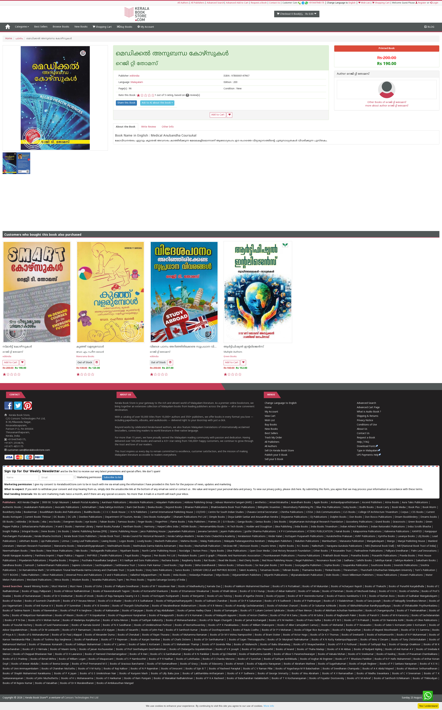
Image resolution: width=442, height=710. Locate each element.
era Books (55, 521)
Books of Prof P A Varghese (76, 610)
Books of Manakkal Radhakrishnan (173, 678)
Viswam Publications (411, 575)
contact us (184, 489)
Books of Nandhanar (86, 639)
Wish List (365, 3)
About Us (362, 429)
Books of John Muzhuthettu (42, 678)
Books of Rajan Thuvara (156, 634)
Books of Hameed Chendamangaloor (106, 654)
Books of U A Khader (110, 601)
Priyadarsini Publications (32, 560)
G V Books (229, 521)
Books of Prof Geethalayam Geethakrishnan (141, 649)
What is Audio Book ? (369, 411)
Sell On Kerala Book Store (279, 450)
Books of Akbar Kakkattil (281, 591)
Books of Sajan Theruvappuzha (247, 639)
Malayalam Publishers (280, 541)
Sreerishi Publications (406, 565)
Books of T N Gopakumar (90, 615)
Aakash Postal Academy (86, 502)
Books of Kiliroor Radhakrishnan (72, 591)
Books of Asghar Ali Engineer (316, 659)
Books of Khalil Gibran (224, 591)
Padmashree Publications (368, 550)
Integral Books (30, 531)
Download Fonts (366, 446)
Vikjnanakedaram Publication (307, 575)
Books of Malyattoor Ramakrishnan (32, 615)
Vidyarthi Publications (276, 575)
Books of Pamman (332, 591)
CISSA (309, 512)
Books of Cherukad (128, 634)
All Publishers (197, 3)
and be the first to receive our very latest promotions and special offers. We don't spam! (82, 471)
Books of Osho (93, 586)
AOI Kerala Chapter (28, 502)
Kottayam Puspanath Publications (304, 536)
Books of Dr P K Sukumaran (246, 601)
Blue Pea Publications (328, 507)
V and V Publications (116, 575)
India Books (301, 526)
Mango (391, 541)
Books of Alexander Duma (100, 634)
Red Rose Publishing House (277, 560)
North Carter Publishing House (159, 550)
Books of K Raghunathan (346, 630)
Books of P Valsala (308, 591)
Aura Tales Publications (415, 502)
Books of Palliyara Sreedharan (122, 586)
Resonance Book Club (328, 560)
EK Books (34, 521)
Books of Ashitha (409, 591)
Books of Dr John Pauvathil (257, 649)
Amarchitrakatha (278, 502)
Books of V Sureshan (249, 659)
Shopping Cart (382, 3)
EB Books (8, 521)
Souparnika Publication (355, 565)
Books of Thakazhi (375, 586)
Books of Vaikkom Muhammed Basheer (247, 586)
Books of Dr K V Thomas (324, 634)
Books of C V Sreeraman (406, 673)
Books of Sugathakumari (332, 663)
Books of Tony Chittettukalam (408, 639)
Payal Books (132, 555)
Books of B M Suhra (311, 615)
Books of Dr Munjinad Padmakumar (288, 639)
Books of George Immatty (273, 673)
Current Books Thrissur (38, 517)
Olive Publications (237, 550)
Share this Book (126, 102)
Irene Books (48, 531)
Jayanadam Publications (181, 531)
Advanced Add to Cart (237, 3)
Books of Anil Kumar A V (39, 605)
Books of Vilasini (64, 615)
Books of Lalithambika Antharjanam (203, 673)
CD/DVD (200, 512)
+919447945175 (316, 3)
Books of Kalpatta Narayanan (264, 663)
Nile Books (81, 550)
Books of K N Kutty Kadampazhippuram (334, 639)
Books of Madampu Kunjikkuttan (81, 620)
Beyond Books (173, 507)
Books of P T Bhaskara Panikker (353, 659)
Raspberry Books (191, 560)
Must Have (76, 586)
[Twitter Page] (18, 409)
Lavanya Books (406, 536)
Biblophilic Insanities (269, 507)
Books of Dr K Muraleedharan (77, 683)
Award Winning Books (36, 586)
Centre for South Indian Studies (226, 512)
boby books (350, 507)
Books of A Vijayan (104, 630)
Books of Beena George (55, 663)
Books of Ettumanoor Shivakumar (190, 591)
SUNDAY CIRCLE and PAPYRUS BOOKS (214, 570)
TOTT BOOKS (10, 575)
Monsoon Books (248, 546)
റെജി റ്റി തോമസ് (13, 352)
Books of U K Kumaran (189, 615)
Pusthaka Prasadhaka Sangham (99, 560)
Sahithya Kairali (383, 560)
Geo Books (280, 521)
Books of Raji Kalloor (116, 668)
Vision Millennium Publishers (358, 575)
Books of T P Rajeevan (114, 639)
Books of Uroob (85, 596)
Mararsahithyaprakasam (90, 546)
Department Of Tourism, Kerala (123, 517)
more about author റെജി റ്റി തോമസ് (386, 105)
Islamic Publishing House (124, 531)
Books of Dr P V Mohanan (276, 630)
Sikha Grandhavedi (205, 565)
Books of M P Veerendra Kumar (306, 596)
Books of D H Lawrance (68, 654)
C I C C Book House (114, 512)
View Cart (270, 416)
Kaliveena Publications (396, 531)
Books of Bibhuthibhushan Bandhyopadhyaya (365, 605)
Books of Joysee (275, 596)
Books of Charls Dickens (177, 639)
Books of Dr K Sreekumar (58, 596)
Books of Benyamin (193, 596)
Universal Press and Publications (84, 575)
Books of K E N (428, 663)
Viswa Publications (386, 575)
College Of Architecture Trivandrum (378, 512)
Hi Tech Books (235, 526)
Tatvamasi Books (270, 570)
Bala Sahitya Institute (111, 507)
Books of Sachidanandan (425, 615)
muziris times (268, 546)
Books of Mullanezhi (245, 644)
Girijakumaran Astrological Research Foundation (316, 521)
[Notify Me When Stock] (96, 362)
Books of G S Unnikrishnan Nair (98, 673)
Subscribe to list (113, 477)
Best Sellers (40, 26)
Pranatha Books (360, 555)
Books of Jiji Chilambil (224, 654)
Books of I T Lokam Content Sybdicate (262, 610)
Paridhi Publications (111, 555)
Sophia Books (332, 565)
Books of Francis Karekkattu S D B (346, 596)
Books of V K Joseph (227, 649)
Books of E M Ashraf (359, 678)
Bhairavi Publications (196, 507)
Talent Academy (248, 570)
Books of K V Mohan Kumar (44, 620)
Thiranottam (350, 570)
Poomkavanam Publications (279, 555)
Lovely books (144, 541)
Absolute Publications (141, 502)
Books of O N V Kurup (252, 591)
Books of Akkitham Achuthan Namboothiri (339, 610)
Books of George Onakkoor (404, 644)
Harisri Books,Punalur (108, 526)
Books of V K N (387, 591)
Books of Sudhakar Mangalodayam (417, 596)
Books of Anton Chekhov (253, 615)
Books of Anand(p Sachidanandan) (244, 605)
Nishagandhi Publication (103, 550)
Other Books (320, 550)
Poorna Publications (308, 555)
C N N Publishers (137, 512)
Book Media (399, 507)
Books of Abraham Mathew (299, 663)
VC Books (164, 575)
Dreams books (428, 517)
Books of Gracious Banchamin (127, 663)
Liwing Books (108, 541)
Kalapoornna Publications (367, 531)
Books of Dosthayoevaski (215, 630)
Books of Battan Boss (382, 596)
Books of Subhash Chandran (211, 601)
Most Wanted (59, 586)
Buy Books (125, 27)
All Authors (182, 3)
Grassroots (399, 521)
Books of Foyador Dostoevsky (326, 678)
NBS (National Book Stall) (379, 546)
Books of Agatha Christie (249, 596)
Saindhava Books (12, 565)
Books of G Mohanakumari (33, 634)
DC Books (59, 517)
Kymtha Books (386, 536)
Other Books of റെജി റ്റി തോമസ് (386, 102)
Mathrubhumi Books (118, 546)
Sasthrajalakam (104, 565)
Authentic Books (12, 507)
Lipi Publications (50, 541)
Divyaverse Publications (294, 517)
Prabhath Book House (335, 555)
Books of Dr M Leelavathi (45, 630)
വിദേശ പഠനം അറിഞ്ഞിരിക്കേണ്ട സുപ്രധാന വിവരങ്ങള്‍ (188, 347)
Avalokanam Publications (38, 507)
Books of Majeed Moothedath (381, 630)
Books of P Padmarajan (307, 601)
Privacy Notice (365, 420)
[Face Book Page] (8, 409)
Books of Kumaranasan (27, 596)
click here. (296, 489)
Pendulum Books (187, 555)
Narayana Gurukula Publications (344, 546)
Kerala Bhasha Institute (47, 536)
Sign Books (185, 565)
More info (269, 705)
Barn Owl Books (136, 507)
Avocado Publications (67, 507)
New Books (81, 26)
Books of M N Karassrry (395, 615)
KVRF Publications (365, 536)
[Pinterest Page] (28, 409)
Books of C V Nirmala (34, 649)
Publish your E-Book (276, 455)
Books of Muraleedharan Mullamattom (174, 605)
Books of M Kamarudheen (162, 663)
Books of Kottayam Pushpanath (160, 596)
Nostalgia (184, 550)
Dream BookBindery (406, 517)
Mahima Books (189, 541)
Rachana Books (170, 560)
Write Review (148, 126)
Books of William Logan (72, 659)
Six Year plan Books (266, 565)
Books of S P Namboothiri (131, 659)
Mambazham (329, 541)
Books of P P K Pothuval (342, 644)
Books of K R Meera (210, 605)
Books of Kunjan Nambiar (145, 639)
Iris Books (63, 531)
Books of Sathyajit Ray (373, 644)
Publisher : (128, 75)
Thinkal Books (332, 570)
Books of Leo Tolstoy (219, 596)
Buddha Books (92, 512)
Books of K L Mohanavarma (77, 678)
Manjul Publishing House (411, 541)
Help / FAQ (363, 442)
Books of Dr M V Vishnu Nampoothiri (231, 634)
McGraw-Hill (230, 546)
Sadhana (349, 560)
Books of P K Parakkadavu (223, 625)
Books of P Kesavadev (359, 625)
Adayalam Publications (169, 502)
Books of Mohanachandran (181, 620)
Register (421, 3)
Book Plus (414, 507)
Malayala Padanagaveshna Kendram (244, 541)
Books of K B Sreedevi (96, 605)
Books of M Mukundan (315, 586)
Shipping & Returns (367, 416)
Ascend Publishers (372, 502)
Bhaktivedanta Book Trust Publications (233, 507)
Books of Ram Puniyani (137, 678)
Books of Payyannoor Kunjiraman (127, 615)
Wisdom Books (80, 580)
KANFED (417, 531)
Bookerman (30, 512)
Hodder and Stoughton (259, 526)
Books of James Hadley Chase (194, 610)
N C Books (303, 546)
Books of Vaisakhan (46, 683)
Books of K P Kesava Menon (79, 601)
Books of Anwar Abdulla (25, 663)
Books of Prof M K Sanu (283, 615)
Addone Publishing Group (198, 502)
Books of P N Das (15, 620)
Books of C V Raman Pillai (257, 668)
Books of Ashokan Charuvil (282, 605)
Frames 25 (214, 521)
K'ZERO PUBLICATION (320, 531)
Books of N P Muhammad (411, 634)
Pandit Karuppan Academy (17, 555)
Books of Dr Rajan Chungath (215, 620)
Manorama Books (85, 356)
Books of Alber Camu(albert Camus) (297, 625)
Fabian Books (107, 521)
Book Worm (429, 507)
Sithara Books (244, 565)
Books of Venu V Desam (374, 639)
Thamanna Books (312, 570)
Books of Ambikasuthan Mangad (115, 683)
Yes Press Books (135, 580)
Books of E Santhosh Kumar (182, 630)
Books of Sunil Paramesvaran (52, 625)
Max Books (185, 546)
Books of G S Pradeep (15, 659)
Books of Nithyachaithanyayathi (174, 601)
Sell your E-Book (274, 459)
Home (8, 38)
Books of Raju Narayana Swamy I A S (118, 596)
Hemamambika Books (211, 526)
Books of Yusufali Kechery (17, 625)
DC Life (72, 517)
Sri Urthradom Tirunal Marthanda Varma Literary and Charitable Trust (85, 570)
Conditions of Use (367, 424)
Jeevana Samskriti (208, 531)
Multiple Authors (233, 352)
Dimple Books (217, 517)
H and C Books (64, 526)
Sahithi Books (364, 560)
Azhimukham (89, 507)
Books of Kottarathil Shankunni (150, 591)
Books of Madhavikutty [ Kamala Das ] (200, 586)
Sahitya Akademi (404, 560)
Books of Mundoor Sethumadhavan (417, 668)
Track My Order (273, 437)
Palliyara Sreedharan (397, 550)
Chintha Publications (291, 512)
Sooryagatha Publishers (308, 565)
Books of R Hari (138, 654)
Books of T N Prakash (356, 620)
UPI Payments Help (368, 455)
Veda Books (179, 575)
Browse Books (61, 26)
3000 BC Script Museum (55, 502)
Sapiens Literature (82, 565)
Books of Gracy (189, 663)
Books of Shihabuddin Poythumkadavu (415, 605)
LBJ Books (423, 536)
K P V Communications (291, 531)
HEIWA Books (189, 526)
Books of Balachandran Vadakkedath (248, 678)
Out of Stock (85, 362)
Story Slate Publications (159, 570)
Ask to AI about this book (156, 102)
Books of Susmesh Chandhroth (42, 601)
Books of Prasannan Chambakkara (417, 654)
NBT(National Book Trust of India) (416, 546)
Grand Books (382, 521)
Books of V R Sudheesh (278, 601)
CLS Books (349, 512)
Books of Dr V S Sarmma (415, 630)
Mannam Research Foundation (34, 546)
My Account (147, 27)
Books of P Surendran (68, 605)
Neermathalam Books (15, 550)
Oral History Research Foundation (291, 550)
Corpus (405, 512)
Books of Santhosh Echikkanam (392, 678)
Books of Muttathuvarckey (190, 625)
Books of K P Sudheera (240, 673)
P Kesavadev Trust (341, 550)
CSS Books (417, 512)
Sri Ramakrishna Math (31, 570)
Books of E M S (332, 620)
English (352, 3)
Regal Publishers (304, 560)
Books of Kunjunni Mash (133, 673)
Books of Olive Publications (421, 620)
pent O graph (207, 555)
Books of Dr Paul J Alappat (67, 634)
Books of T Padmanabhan (411, 610)
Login (435, 3)
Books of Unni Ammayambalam (21, 668)
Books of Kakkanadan (106, 610)
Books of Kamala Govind (85, 625)
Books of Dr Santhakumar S (210, 639)
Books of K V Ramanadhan (337, 673)
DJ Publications (318, 517)
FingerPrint (161, 521)
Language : (130, 82)
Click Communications (328, 512)
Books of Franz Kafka (308, 620)
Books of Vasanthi (128, 630)
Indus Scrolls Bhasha (419, 526)
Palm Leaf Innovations (424, 550)
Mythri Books (286, 546)
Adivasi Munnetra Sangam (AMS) (233, 502)
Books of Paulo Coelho (246, 630)
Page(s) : (125, 88)
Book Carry (383, 507)
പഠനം (19, 38)
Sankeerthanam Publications (53, 565)
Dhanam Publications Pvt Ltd (189, 517)
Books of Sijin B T (195, 668)
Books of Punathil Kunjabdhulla (406, 586)
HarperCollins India (167, 526)
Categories (21, 26)
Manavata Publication (351, 541)
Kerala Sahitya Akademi (180, 536)
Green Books (230, 356)
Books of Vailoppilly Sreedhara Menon (404, 601)
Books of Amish (235, 663)
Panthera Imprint (44, 555)
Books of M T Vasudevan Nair (158, 586)
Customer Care (303, 3)
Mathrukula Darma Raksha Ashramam (154, 546)
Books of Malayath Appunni (220, 615)
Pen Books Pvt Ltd (164, 555)
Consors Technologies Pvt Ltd (81, 697)
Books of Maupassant (100, 659)
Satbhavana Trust (125, 565)
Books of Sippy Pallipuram (36, 591)
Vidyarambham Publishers (246, 575)
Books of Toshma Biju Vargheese (52, 639)
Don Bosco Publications (378, 517)
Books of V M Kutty (89, 668)
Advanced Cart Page (368, 407)
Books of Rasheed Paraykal (224, 668)
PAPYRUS (92, 555)
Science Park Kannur (149, 565)
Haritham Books (132, 526)
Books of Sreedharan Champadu (341, 668)
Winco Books (61, 580)
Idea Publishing (283, 526)
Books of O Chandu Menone (219, 659)
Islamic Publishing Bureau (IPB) (89, 531)
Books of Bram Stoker (267, 634)
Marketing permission (88, 477)
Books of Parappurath (161, 615)
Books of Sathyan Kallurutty (147, 620)
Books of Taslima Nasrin (16, 610)
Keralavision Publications (252, 536)
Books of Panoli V (369, 615)
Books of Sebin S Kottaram (144, 644)
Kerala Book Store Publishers (80, 536)
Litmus (65, 541)
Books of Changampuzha (379, 610)
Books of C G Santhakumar (165, 654)
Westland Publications (39, 580)
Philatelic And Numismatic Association (239, 555)
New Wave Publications (59, 550)
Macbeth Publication (166, 541)
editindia (7, 356)
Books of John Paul (152, 630)
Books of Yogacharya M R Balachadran (297, 668)
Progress (74, 560)
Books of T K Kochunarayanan (289, 678)
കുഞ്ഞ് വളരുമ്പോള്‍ (90, 347)
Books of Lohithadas (188, 659)
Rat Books (210, 560)
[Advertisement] (221, 200)
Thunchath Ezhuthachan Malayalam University (386, 570)
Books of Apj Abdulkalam (160, 610)
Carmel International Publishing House (171, 512)
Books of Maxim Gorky (63, 649)
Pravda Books (407, 555)
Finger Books (145, 521)
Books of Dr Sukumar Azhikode (318, 605)
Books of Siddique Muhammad (82, 644)
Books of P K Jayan (65, 673)
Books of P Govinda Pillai (216, 644)
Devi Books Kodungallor (157, 517)
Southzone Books (381, 565)
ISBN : (236, 75)
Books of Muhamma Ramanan (189, 634)
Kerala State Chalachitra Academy (216, 536)
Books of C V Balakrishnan (338, 601)
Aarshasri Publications (114, 502)
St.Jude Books (135, 570)
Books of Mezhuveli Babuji (361, 591)
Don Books (355, 517)
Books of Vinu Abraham (305, 673)
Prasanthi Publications (384, 555)
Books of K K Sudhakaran (138, 601)
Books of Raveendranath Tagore (111, 591)
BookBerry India (12, 512)
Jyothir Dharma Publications (260, 531)
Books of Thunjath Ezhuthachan (130, 605)
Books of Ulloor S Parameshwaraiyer (294, 654)
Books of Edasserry (212, 663)
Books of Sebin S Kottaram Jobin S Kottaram (400, 625)
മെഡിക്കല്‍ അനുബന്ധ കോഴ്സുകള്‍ (172, 54)
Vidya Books (222, 575)
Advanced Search (215, 3)
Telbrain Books (290, 570)
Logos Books (126, 541)
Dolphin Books (338, 517)
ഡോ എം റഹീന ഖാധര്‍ (90, 352)
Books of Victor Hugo (295, 634)
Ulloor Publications (52, 575)
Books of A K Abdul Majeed (378, 668)
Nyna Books (217, 550)
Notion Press (200, 550)
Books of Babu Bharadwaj (275, 644)
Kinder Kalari (275, 536)
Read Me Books (227, 560)
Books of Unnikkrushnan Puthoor (153, 625)
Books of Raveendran (45, 610)
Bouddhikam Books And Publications (60, 512)
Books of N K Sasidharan (117, 625)
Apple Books (321, 502)
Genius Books (263, 521)
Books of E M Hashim (281, 620)
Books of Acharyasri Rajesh (346, 586)
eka (44, 521)
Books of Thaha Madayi (310, 649)
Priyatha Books (57, 560)
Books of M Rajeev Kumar (17, 683)
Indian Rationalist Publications (388, 526)
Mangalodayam (375, 541)
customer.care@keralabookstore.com (28, 450)
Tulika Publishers (30, 575)
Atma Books (392, 502)
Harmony (149, 526)
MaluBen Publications (307, 541)
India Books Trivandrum (324, 526)
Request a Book (259, 3)
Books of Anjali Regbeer (363, 663)
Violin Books (332, 575)
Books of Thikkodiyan (425, 678)
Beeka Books (155, 507)
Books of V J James (115, 644)
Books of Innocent (171, 668)
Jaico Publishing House (153, 531)
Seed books (170, 565)
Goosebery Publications (359, 521)
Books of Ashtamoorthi (380, 634)
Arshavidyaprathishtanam (345, 502)
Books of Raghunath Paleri (341, 615)
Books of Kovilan (12, 601)
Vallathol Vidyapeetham (143, 575)
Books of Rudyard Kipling (368, 649)
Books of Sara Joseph (368, 601)
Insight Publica (11, 531)
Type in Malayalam (367, 450)
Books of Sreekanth (353, 634)
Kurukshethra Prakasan (339, 536)
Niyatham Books (129, 550)
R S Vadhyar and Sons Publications (139, 560)
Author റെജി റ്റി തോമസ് (353, 74)
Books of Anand (285, 649)
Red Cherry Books (249, 560)
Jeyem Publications (231, 531)
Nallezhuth (318, 546)
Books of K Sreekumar (360, 654)
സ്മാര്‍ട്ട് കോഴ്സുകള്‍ (17, 347)
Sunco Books (182, 570)
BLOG (430, 27)
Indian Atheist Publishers (354, 526)
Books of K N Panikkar (196, 654)
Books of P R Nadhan (161, 659)
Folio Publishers (196, 521)
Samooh (29, 565)
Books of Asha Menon (115, 620)
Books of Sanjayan (132, 610)
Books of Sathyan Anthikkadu (280, 659)
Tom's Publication (425, 570)
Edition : (230, 82)
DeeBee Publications (90, 517)
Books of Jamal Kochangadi (250, 620)
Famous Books (126, 521)
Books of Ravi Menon (299, 610)
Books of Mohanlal (332, 625)
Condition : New (233, 88)
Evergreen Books (73, 521)
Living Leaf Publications (85, 541)
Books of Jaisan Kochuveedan (96, 649)
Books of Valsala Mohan (331, 654)
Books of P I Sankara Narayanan (398, 663)
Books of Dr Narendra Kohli (387, 620)
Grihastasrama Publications (37, 526)
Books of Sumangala (225, 610)
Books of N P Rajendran (144, 668)
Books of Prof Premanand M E (89, 663)
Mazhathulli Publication (207, 546)
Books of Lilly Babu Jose (165, 673)
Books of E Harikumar (108, 678)
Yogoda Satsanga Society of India (166, 580)
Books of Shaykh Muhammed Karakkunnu (27, 673)
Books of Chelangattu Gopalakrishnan (191, 649)
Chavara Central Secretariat (262, 512)
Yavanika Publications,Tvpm (107, 580)
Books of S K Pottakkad (286, 586)
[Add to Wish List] (229, 115)
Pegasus (146, 555)
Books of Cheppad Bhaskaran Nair (32, 654)
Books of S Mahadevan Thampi (181, 644)
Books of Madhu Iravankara (373, 673)
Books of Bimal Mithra (43, 659)
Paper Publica (64, 555)
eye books (91, 521)
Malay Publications (210, 541)
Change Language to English (281, 403)
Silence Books (226, 565)
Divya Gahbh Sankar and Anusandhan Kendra (253, 517)
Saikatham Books (426, 560)
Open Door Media (259, 550)
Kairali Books (342, 531)
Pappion (79, 555)
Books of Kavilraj (386, 654)
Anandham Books (301, 502)
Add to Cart (217, 114)
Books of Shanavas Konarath (45, 644)
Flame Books (177, 521)
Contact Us (274, 3)
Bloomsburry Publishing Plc (298, 507)
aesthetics (261, 502)
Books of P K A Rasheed (210, 678)
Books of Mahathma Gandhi (255, 654)
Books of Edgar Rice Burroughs (312, 630)
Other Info (168, 126)
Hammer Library (84, 526)
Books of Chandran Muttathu (58, 668)
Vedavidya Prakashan (201, 575)
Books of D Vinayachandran (309, 644)
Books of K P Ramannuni (76, 630)
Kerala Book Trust (109, 536)
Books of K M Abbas (339, 649)
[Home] (7, 27)
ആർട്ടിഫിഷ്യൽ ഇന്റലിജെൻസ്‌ (244, 347)
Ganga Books (245, 521)
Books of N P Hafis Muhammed (392, 659)
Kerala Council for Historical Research (144, 536)
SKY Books (286, 565)
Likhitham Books (28, 541)
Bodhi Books (366, 507)
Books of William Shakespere (258, 625)
